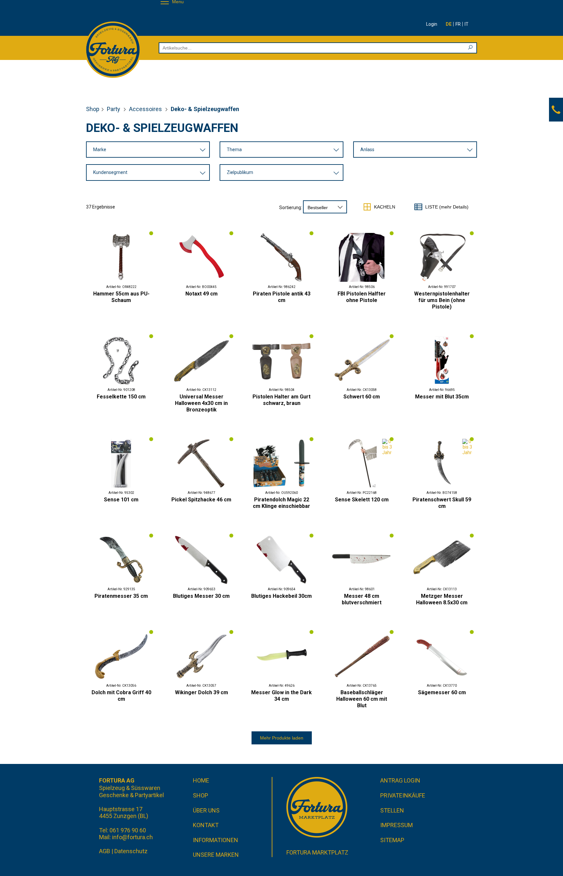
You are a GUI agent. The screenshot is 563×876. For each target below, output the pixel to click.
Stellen (392, 810)
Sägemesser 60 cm (442, 692)
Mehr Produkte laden (281, 737)
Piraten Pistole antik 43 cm (281, 297)
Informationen (215, 840)
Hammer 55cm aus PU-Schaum (121, 297)
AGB (104, 851)
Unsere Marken (216, 854)
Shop (92, 109)
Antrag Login (400, 780)
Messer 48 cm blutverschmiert (362, 599)
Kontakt (206, 825)
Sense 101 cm (121, 499)
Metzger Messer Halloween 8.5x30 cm (442, 599)
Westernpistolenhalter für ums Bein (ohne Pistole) (442, 300)
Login (431, 24)
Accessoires (146, 109)
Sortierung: (290, 207)
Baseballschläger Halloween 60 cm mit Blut (361, 699)
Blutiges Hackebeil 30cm (281, 596)
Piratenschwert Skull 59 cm (441, 502)
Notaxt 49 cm (201, 294)
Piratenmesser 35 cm (121, 596)
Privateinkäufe (402, 795)
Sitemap (392, 840)
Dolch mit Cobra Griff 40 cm (121, 695)
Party (114, 109)
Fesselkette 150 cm (121, 397)
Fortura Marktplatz (317, 852)
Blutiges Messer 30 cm (201, 596)
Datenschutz (131, 851)
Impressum (396, 825)
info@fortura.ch (132, 837)
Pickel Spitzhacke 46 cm (201, 499)
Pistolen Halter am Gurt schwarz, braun (281, 400)
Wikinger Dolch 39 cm (201, 692)
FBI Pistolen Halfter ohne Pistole (362, 297)
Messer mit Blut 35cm (442, 397)
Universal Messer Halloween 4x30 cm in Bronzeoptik (201, 403)
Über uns (206, 810)
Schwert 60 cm (361, 397)
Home (201, 780)
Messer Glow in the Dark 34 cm (281, 695)
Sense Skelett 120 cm (362, 499)
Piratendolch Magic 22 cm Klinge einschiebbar (281, 502)
